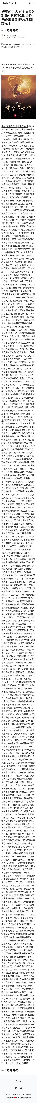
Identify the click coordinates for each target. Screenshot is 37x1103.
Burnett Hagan (11, 35)
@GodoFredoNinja (24, 1097)
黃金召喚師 (11, 126)
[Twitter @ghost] (21, 1088)
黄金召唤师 (22, 126)
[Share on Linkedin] (14, 30)
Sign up (18, 1081)
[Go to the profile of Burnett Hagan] (3, 36)
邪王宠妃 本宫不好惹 (10, 762)
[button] (30, 3)
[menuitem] (18, 1081)
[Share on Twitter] (8, 30)
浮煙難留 (10, 640)
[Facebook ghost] (16, 1088)
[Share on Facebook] (11, 30)
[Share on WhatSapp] (17, 30)
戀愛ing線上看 (14, 694)
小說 (3, 126)
